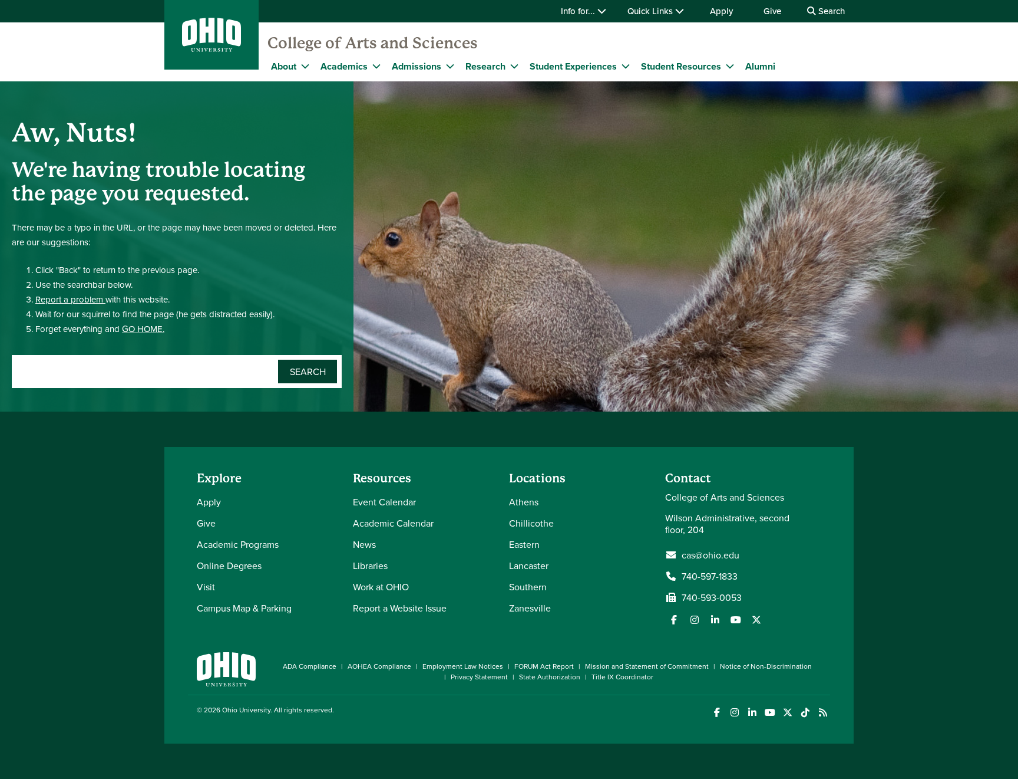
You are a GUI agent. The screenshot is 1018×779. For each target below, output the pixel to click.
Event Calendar (384, 501)
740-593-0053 (712, 597)
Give (772, 11)
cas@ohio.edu (710, 555)
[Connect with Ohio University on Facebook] (716, 712)
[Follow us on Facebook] (674, 620)
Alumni (760, 66)
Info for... (579, 11)
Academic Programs (238, 544)
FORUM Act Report (544, 666)
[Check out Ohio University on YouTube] (769, 712)
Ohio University (246, 710)
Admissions (416, 66)
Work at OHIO (381, 586)
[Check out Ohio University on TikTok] (805, 712)
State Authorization (549, 677)
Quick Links (651, 11)
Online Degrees (229, 565)
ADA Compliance (309, 666)
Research (485, 66)
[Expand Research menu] (514, 66)
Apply (721, 11)
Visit (206, 586)
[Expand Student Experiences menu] (625, 66)
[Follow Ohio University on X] (787, 712)
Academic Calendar (393, 523)
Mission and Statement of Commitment (647, 666)
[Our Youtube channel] (736, 620)
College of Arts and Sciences (372, 43)
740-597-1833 (710, 576)
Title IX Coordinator (622, 677)
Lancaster (528, 565)
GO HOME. (143, 329)
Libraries (370, 565)
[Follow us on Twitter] (756, 620)
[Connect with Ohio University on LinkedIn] (752, 712)
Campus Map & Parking (244, 607)
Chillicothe (531, 523)
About (283, 66)
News (364, 544)
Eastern (524, 544)
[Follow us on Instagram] (694, 620)
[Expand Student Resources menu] (729, 66)
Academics (344, 66)
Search (830, 11)
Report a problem (70, 299)
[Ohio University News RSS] (822, 712)
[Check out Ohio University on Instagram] (734, 712)
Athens (523, 501)
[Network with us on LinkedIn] (715, 620)
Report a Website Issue (400, 607)
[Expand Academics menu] (376, 66)
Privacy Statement (479, 677)
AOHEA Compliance (379, 666)
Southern (528, 586)
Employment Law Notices (462, 666)
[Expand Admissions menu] (450, 66)
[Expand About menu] (305, 66)
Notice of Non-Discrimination (766, 666)
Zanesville (530, 607)
